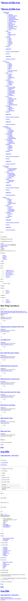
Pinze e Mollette (11, 210)
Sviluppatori (10, 103)
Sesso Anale (10, 130)
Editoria (7, 179)
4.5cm (8, 291)
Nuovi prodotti (6, 539)
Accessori (8, 37)
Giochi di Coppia (11, 175)
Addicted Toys (9, 270)
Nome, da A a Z (23, 311)
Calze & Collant (11, 16)
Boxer (9, 32)
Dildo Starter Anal (5, 431)
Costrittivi (8, 198)
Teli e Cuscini (11, 176)
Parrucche (10, 42)
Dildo (7, 72)
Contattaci (5, 551)
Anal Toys (8, 80)
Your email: (4, 486)
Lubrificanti (8, 127)
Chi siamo (5, 549)
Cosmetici (10, 136)
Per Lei (7, 85)
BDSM (4, 197)
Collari (9, 38)
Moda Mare (10, 25)
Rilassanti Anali (11, 143)
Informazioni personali (7, 562)
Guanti (9, 40)
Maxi (9, 78)
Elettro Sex (10, 206)
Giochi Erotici (6, 166)
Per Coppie (8, 105)
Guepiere (10, 22)
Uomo (7, 31)
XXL (9, 149)
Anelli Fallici (11, 100)
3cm (7, 290)
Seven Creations (10, 274)
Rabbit (9, 67)
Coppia (7, 172)
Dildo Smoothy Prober (7, 418)
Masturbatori (11, 101)
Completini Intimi (12, 18)
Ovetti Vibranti (11, 91)
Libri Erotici (10, 181)
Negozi (4, 554)
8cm (7, 299)
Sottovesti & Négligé (12, 26)
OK (2, 261)
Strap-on (10, 68)
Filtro (2, 314)
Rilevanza (17, 311)
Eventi (7, 167)
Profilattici (8, 144)
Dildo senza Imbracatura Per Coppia (10, 392)
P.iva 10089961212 (7, 525)
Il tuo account (3, 557)
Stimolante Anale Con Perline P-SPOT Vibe (12, 326)
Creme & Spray (9, 139)
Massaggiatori (11, 88)
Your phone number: (6, 487)
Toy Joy (8, 275)
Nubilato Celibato (12, 169)
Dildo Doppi (11, 108)
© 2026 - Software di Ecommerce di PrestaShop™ (11, 598)
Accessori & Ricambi (12, 70)
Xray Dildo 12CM (5, 339)
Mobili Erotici (11, 173)
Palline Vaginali (11, 93)
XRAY (8, 276)
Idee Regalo (10, 170)
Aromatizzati (11, 131)
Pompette (10, 94)
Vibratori (7, 62)
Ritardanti (10, 140)
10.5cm (8, 301)
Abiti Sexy (10, 14)
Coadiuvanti (5, 126)
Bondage (10, 199)
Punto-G (10, 89)
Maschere (10, 41)
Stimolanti (10, 132)
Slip (9, 33)
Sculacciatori (11, 209)
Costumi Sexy (11, 20)
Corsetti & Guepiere (12, 28)
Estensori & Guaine (12, 98)
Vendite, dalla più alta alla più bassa (8, 311)
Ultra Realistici (11, 77)
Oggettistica (8, 212)
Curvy (9, 29)
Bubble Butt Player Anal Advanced (10, 379)
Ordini (4, 563)
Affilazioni (5, 555)
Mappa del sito (6, 553)
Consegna (5, 547)
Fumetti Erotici (11, 180)
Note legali (5, 548)
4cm (7, 293)
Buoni (4, 566)
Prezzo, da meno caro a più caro (14, 312)
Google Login (13, 244)
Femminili (10, 150)
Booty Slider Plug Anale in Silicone (10, 353)
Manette (10, 177)
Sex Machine (11, 95)
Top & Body (11, 27)
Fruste (9, 207)
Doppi (9, 75)
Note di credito (6, 564)
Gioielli (9, 39)
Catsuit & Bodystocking (13, 19)
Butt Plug (10, 74)
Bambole (10, 97)
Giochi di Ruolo (11, 174)
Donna (7, 13)
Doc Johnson (9, 273)
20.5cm (8, 302)
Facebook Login (4, 246)
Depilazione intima (12, 138)
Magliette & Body (12, 34)
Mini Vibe (10, 71)
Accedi (2, 244)
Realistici (10, 64)
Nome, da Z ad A (4, 312)
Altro (9, 35)
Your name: (4, 484)
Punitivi (7, 205)
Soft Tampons (11, 137)
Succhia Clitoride (11, 87)
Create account (7, 244)
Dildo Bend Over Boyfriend (8, 405)
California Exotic (10, 271)
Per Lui (7, 96)
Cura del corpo (9, 133)
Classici (10, 63)
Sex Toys (5, 61)
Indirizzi (5, 565)
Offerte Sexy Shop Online (8, 538)
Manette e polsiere (12, 203)
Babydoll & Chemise (12, 15)
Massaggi (10, 134)
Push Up (10, 44)
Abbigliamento (6, 12)
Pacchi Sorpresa (11, 90)
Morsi (9, 204)
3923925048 (5, 524)
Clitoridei (10, 65)
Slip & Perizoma (11, 24)
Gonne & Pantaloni (12, 21)
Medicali (10, 216)
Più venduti (5, 540)
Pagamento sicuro (6, 550)
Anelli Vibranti (11, 110)
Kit (9, 69)
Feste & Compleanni (12, 168)
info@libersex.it (4, 464)
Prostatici (10, 84)
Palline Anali (11, 82)
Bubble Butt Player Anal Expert (9, 366)
